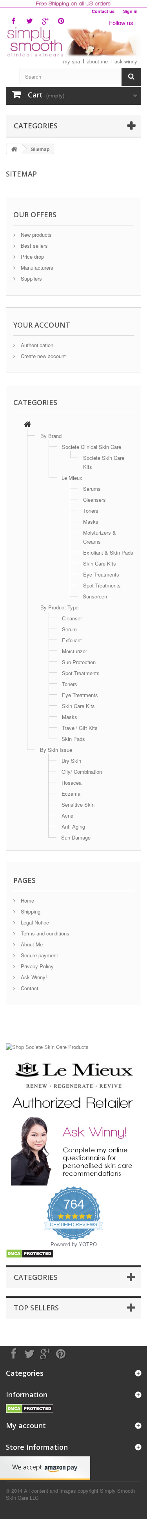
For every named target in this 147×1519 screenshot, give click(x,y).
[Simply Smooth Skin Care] (73, 41)
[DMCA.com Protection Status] (29, 1252)
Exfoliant (72, 640)
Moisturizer (74, 651)
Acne (67, 815)
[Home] (27, 425)
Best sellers (33, 245)
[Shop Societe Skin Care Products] (47, 1046)
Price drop (31, 256)
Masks (90, 521)
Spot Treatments (102, 585)
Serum (69, 629)
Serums (92, 488)
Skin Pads (73, 738)
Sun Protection (79, 662)
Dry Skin (71, 760)
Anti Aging (73, 826)
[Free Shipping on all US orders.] (73, 3)
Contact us (103, 11)
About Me (31, 944)
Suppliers (30, 278)
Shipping (29, 911)
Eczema (71, 793)
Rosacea (72, 782)
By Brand (51, 436)
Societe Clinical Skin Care (91, 446)
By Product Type (59, 607)
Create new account (42, 356)
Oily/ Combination (82, 771)
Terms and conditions (44, 933)
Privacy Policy (36, 966)
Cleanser (72, 618)
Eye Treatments (101, 574)
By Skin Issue (56, 749)
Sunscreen (95, 596)
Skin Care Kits (99, 563)
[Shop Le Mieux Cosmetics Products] (73, 1085)
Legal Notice (34, 922)
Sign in (130, 11)
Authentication (36, 345)
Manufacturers (36, 267)
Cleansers (94, 499)
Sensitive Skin (78, 804)
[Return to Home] (14, 149)
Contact (28, 988)
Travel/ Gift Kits (80, 728)
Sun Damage (76, 837)
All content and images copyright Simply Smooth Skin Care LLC (70, 1494)
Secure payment (38, 955)
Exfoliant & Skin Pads (108, 552)
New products (35, 234)
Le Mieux (72, 477)
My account (26, 1425)
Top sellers (36, 1307)
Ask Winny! (33, 977)
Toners (90, 510)
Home (26, 900)
